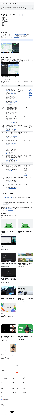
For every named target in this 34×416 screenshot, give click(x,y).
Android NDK (13, 393)
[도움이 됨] (31, 12)
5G (12, 383)
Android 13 (2, 393)
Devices (6, 3)
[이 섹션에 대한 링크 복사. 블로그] (4, 284)
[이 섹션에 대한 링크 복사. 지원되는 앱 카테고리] (10, 80)
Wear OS (24, 378)
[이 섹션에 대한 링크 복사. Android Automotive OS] (13, 57)
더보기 (17, 320)
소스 (1, 381)
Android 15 (2, 391)
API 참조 (13, 391)
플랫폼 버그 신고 (25, 388)
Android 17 (2, 388)
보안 (1, 379)
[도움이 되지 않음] (32, 12)
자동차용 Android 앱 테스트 (9, 208)
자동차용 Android (10, 210)
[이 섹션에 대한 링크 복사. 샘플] (3, 217)
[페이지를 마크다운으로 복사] (20, 15)
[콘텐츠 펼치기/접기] (6, 17)
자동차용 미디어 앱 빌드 (9, 90)
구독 (12, 411)
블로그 (2, 383)
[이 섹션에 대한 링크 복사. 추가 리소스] (6, 213)
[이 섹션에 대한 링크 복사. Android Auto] (8, 32)
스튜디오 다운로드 (14, 392)
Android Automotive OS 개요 (15, 61)
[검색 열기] (22, 0)
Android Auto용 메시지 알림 (9, 110)
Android (2, 377)
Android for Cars (12, 3)
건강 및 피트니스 (14, 379)
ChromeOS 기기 (25, 379)
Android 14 (2, 392)
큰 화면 (24, 377)
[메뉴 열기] (1, 1)
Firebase (2, 404)
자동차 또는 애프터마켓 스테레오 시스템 (20, 34)
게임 (12, 377)
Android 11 (2, 396)
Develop (2, 3)
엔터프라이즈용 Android (4, 378)
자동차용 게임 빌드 (11, 181)
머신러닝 (13, 378)
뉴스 (1, 382)
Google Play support (25, 391)
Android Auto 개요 (16, 37)
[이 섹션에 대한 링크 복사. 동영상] (4, 323)
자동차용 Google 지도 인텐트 (8, 197)
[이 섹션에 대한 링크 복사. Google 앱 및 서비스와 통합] (13, 193)
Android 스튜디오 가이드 (15, 388)
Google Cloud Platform (4, 405)
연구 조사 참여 (24, 392)
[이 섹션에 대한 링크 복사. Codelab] (5, 251)
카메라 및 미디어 (14, 381)
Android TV (24, 382)
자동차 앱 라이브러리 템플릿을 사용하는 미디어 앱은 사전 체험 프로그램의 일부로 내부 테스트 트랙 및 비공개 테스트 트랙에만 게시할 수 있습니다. (30, 93)
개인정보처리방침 (14, 382)
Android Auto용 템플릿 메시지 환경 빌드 (11, 122)
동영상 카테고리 (13, 93)
